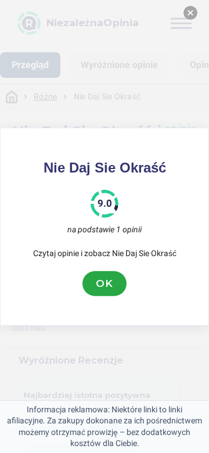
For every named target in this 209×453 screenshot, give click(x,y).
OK (104, 283)
